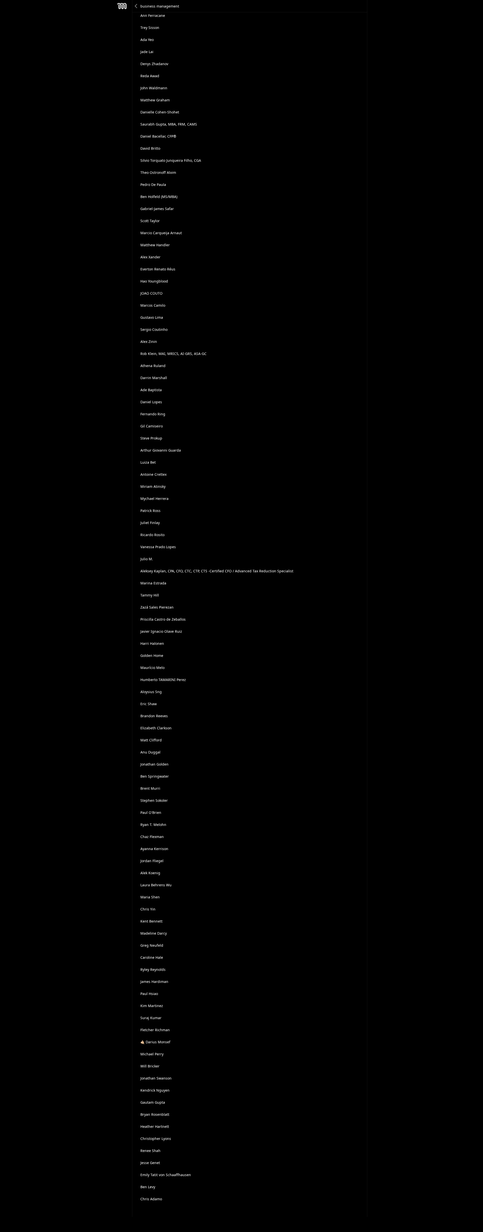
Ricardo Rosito (152, 534)
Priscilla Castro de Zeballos (163, 619)
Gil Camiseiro (151, 426)
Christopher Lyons (155, 1138)
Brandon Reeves (154, 715)
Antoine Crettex (153, 474)
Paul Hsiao (149, 993)
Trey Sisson (149, 27)
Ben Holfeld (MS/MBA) (158, 196)
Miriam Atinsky (153, 486)
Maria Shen (150, 897)
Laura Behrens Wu (156, 885)
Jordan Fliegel (152, 860)
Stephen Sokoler (154, 800)
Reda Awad (149, 75)
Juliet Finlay (150, 522)
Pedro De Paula (153, 184)
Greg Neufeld (151, 945)
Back (136, 6)
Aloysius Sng (151, 691)
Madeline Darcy (153, 933)
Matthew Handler (155, 245)
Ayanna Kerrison (154, 848)
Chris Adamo (151, 1199)
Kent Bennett (151, 921)
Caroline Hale (151, 957)
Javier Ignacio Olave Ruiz (161, 631)
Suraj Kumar (151, 1017)
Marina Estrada (153, 583)
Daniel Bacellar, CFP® (158, 136)
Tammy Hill (149, 595)
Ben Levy (147, 1186)
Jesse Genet (150, 1162)
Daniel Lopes (151, 402)
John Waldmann (153, 88)
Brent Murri (150, 788)
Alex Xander (150, 257)
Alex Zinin (148, 341)
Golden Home (151, 655)
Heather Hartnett (154, 1126)
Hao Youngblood (154, 281)
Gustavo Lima (151, 317)
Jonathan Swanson (156, 1078)
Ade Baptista (151, 389)
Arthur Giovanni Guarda (160, 450)
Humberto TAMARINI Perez (163, 679)
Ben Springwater (154, 776)
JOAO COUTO (151, 293)
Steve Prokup (151, 438)
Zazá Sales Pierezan (157, 607)
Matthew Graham (155, 100)
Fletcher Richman (155, 1029)
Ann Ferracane (152, 15)
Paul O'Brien (150, 812)
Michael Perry (152, 1054)
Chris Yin (147, 909)
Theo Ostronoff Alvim (158, 172)
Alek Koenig (150, 872)
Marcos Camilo (152, 305)
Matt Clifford (151, 740)
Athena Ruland (153, 365)
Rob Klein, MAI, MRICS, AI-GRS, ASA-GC (173, 353)
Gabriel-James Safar (157, 208)
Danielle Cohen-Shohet (159, 112)
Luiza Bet (148, 462)
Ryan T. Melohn (153, 824)
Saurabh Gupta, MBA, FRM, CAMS (168, 124)
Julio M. (146, 559)
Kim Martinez (151, 1005)
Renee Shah (150, 1150)
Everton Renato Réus (157, 269)
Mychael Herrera (154, 498)
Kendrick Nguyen (155, 1090)
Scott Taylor (150, 220)
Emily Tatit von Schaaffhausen (165, 1174)
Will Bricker (149, 1066)
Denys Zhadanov (154, 63)
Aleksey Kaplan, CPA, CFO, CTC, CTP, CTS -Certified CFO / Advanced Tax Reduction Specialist (216, 571)
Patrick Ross (150, 510)
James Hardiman (154, 981)
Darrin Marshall (153, 377)
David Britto (150, 148)
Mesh (122, 6)
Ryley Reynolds (153, 969)
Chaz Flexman (152, 836)
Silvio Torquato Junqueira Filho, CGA (170, 160)
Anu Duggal (150, 752)
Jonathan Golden (154, 764)
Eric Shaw (148, 703)
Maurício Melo (152, 667)
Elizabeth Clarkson (156, 728)
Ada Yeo (147, 39)
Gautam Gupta (152, 1102)
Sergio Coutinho (154, 329)
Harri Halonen (152, 643)
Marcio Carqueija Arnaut (161, 232)
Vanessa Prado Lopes (158, 546)
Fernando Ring (152, 414)
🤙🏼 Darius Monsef (155, 1042)
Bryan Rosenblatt (154, 1114)
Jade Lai (146, 51)
